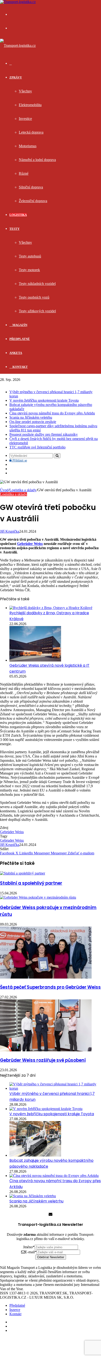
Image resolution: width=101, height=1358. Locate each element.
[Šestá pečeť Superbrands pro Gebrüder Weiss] (46, 977)
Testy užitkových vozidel (37, 311)
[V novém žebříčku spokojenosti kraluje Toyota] (45, 1109)
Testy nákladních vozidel (37, 284)
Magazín (19, 325)
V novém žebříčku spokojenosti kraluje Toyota (44, 400)
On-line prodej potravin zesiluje (32, 422)
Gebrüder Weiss (30, 544)
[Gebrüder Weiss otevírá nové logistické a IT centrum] (35, 660)
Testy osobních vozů (34, 297)
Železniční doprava (33, 201)
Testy (14, 229)
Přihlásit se (19, 460)
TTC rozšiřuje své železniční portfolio (37, 447)
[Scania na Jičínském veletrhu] (32, 1196)
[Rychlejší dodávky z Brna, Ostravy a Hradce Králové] (50, 608)
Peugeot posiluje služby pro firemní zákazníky (43, 434)
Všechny (25, 91)
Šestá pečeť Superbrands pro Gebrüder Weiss (50, 987)
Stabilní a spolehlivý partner (31, 883)
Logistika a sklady (22, 490)
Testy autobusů (30, 256)
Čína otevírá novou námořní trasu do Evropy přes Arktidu (52, 413)
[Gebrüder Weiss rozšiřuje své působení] (46, 1050)
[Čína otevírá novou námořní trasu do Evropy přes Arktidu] (54, 1176)
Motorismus (27, 146)
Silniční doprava (31, 187)
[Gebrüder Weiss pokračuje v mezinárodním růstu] (38, 897)
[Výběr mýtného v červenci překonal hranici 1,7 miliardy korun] (55, 1088)
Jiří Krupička (9, 531)
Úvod (4, 490)
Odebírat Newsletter (50, 1257)
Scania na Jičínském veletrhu (30, 417)
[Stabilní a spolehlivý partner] (22, 873)
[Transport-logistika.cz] (18, 46)
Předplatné (19, 339)
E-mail (31, 1252)
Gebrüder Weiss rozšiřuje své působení (43, 1060)
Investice (25, 119)
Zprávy (15, 77)
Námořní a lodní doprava (37, 160)
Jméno (29, 1247)
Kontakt (20, 367)
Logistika (18, 215)
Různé (23, 173)
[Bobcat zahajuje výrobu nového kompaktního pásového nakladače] (35, 1155)
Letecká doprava (31, 132)
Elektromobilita (30, 105)
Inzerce (14, 1310)
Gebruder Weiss (12, 840)
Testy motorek (29, 270)
